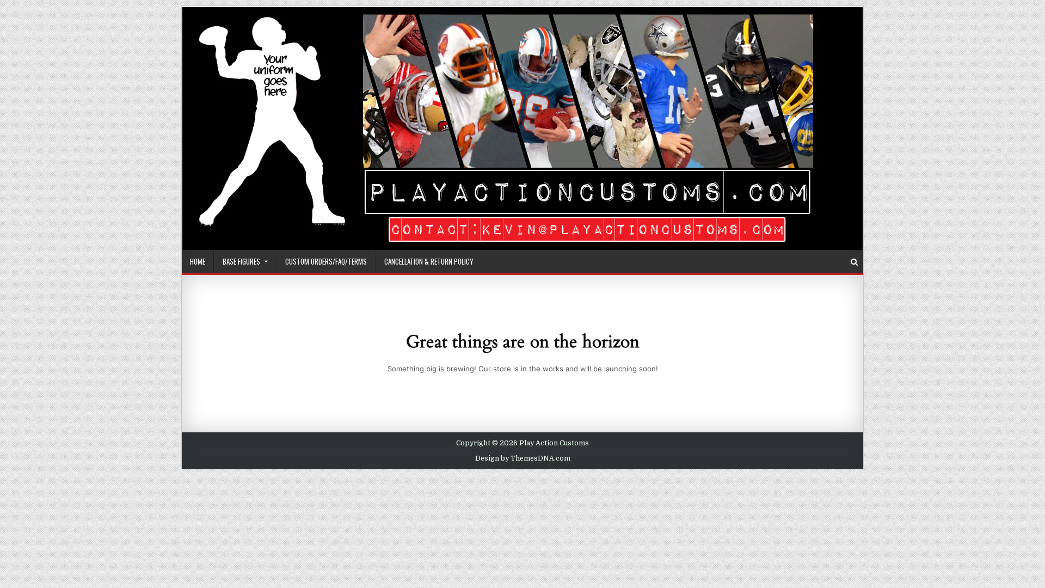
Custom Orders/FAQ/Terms (326, 261)
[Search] (854, 262)
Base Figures (241, 261)
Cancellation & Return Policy (429, 261)
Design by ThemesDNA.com (522, 458)
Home (197, 261)
